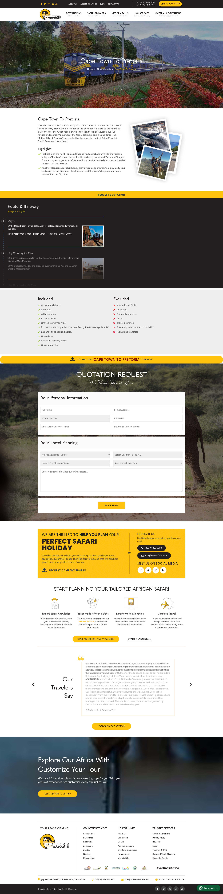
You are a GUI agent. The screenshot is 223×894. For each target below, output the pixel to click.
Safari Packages (96, 13)
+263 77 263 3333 (153, 548)
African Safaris (104, 69)
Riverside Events (160, 858)
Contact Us (113, 4)
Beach (121, 842)
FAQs (154, 846)
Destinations (73, 13)
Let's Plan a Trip (171, 4)
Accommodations (89, 4)
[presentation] (33, 684)
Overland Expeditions (168, 13)
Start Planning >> (139, 639)
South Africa (88, 834)
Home (90, 69)
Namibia (86, 854)
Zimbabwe (88, 846)
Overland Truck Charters (163, 854)
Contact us (123, 838)
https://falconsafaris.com (172, 879)
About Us (73, 4)
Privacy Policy (158, 838)
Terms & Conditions (161, 834)
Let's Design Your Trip (58, 794)
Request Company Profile (67, 570)
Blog (102, 4)
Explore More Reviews (111, 726)
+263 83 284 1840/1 (145, 4)
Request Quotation (111, 194)
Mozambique (89, 858)
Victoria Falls (120, 13)
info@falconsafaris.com (156, 555)
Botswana (87, 842)
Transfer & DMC (159, 850)
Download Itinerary (115, 359)
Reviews (156, 842)
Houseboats (142, 13)
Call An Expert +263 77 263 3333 (96, 639)
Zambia (86, 850)
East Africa (88, 838)
